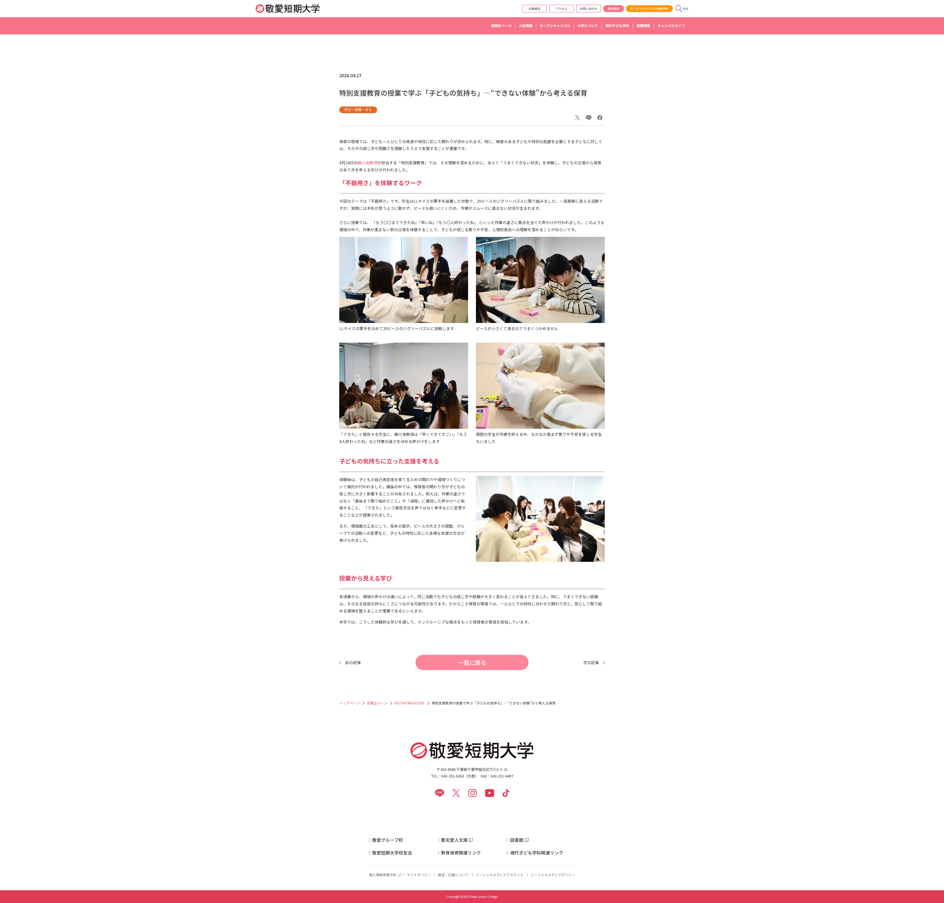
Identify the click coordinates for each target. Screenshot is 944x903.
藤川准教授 (367, 163)
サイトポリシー (419, 874)
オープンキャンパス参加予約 (649, 8)
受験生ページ (501, 25)
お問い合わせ (588, 8)
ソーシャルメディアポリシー (553, 874)
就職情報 (643, 25)
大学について (587, 25)
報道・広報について (453, 874)
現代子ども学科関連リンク (536, 852)
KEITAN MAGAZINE (409, 703)
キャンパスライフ (671, 25)
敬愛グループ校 (387, 840)
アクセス (561, 8)
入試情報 (525, 25)
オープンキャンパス (555, 25)
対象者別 (534, 8)
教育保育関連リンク (461, 852)
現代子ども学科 (617, 25)
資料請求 (614, 8)
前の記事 (353, 662)
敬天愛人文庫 (454, 840)
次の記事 (591, 662)
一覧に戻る (472, 662)
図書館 (516, 840)
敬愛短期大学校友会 (392, 852)
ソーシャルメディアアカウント (500, 874)
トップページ (349, 703)
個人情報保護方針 (383, 874)
